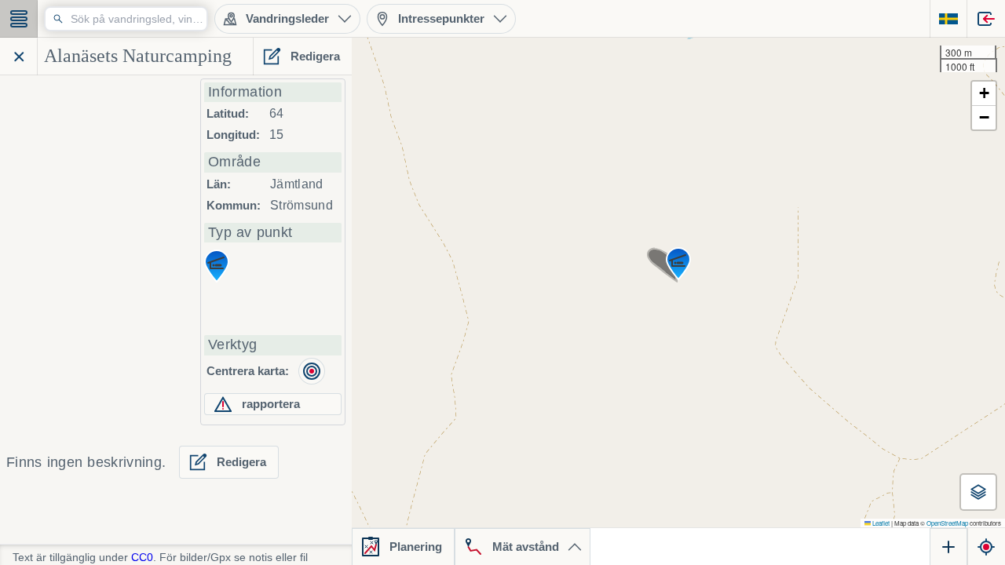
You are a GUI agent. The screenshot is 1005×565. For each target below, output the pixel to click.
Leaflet (880, 523)
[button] (678, 263)
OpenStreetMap (947, 523)
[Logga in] (986, 19)
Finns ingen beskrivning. (86, 462)
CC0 (142, 557)
